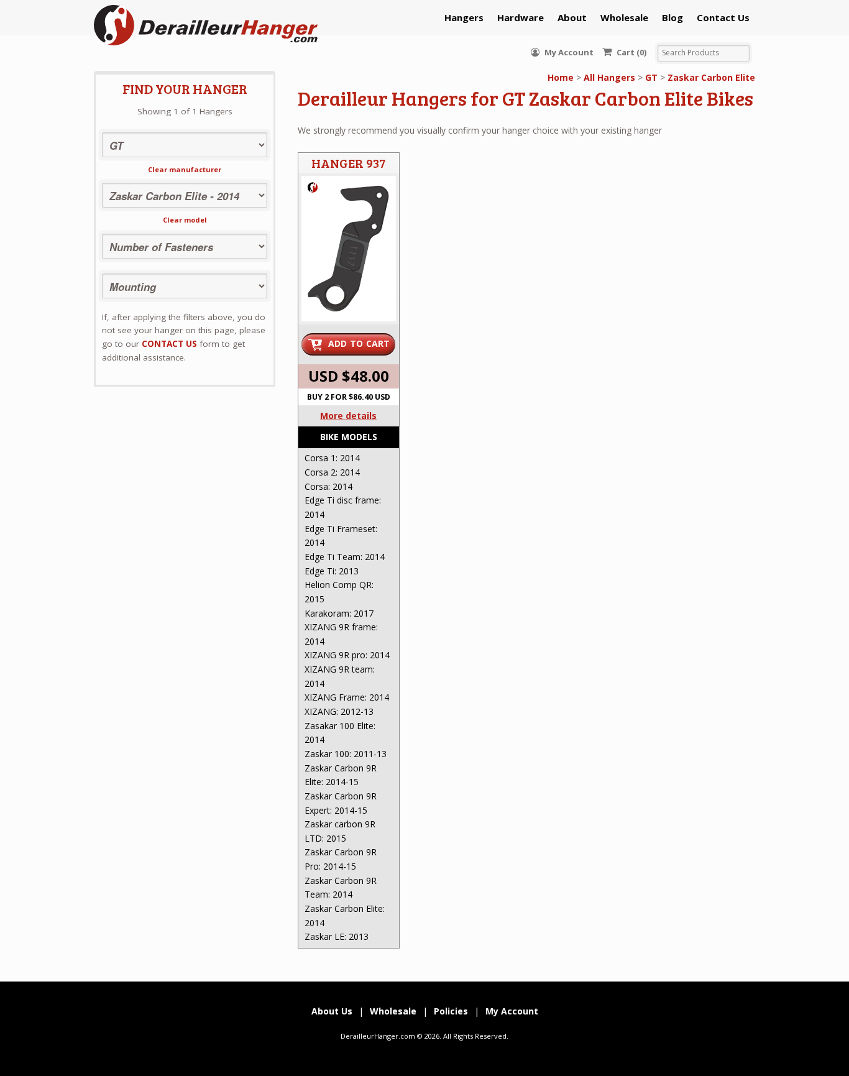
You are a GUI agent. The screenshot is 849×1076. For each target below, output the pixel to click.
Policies (451, 1011)
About (572, 17)
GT (651, 77)
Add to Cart (359, 343)
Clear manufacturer (184, 169)
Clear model (185, 219)
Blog (672, 17)
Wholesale (624, 17)
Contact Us (723, 17)
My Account (568, 52)
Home (561, 77)
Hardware (520, 17)
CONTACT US (169, 343)
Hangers (464, 17)
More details (348, 415)
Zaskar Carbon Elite (711, 77)
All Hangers (609, 77)
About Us (331, 1011)
